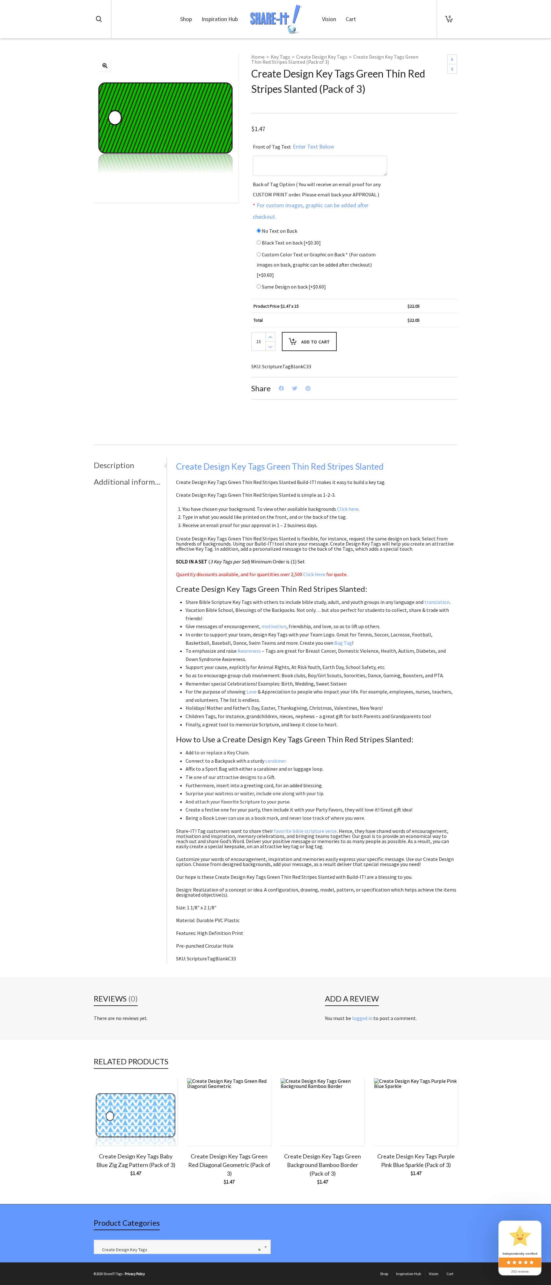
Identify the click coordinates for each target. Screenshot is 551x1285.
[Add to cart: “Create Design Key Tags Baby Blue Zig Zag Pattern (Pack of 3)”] (108, 1131)
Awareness (249, 651)
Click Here (314, 574)
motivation (273, 626)
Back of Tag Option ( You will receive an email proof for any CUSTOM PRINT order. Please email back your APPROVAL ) (317, 200)
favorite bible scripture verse (305, 831)
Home (258, 56)
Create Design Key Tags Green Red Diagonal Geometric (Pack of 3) (229, 1165)
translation (437, 602)
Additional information (128, 481)
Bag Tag (343, 643)
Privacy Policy (135, 1274)
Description (114, 465)
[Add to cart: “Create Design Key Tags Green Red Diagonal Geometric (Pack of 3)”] (202, 1131)
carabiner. (276, 761)
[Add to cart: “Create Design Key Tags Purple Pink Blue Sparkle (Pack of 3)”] (389, 1131)
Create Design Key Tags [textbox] (180, 1249)
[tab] (130, 465)
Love (251, 691)
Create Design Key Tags (321, 56)
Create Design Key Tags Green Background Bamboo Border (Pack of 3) (322, 1165)
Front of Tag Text (293, 146)
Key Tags (280, 56)
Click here (347, 509)
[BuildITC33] (104, 66)
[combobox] (182, 1247)
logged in (362, 1018)
